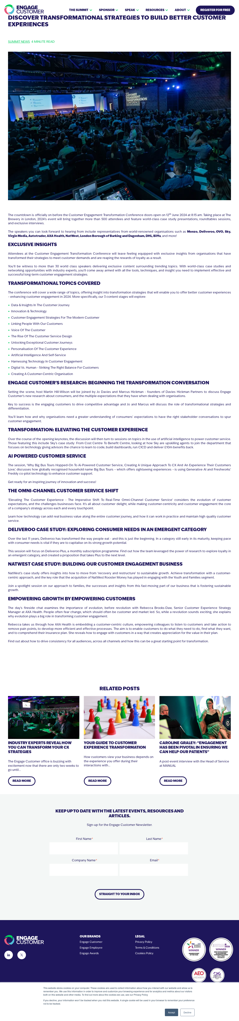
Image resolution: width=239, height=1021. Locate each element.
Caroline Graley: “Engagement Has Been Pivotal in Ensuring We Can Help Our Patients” (193, 747)
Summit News (19, 41)
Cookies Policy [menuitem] (144, 953)
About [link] (180, 10)
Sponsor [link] (106, 10)
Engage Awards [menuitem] (89, 953)
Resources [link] (155, 10)
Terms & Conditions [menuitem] (147, 948)
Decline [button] (187, 1012)
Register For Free (215, 10)
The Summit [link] (78, 10)
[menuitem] (91, 937)
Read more (22, 781)
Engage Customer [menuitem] (91, 942)
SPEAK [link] (130, 10)
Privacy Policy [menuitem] (143, 942)
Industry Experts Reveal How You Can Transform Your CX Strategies (40, 747)
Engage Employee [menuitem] (91, 948)
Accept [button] (171, 1012)
